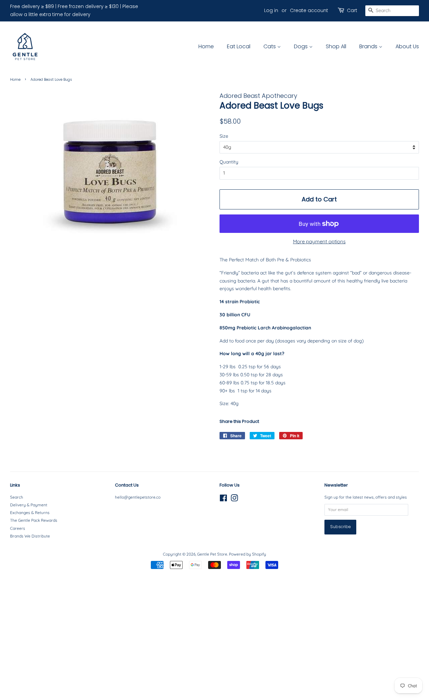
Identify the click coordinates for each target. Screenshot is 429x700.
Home (206, 46)
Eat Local (238, 46)
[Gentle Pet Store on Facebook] (223, 499)
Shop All (336, 46)
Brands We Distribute (30, 535)
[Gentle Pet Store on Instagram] (234, 499)
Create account (309, 10)
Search (16, 497)
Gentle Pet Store (212, 554)
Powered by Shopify (247, 554)
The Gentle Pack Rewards (33, 520)
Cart (352, 10)
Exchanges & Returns (30, 512)
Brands (369, 46)
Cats (270, 46)
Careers (17, 528)
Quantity (229, 162)
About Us (407, 46)
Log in (271, 10)
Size (224, 136)
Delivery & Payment (28, 504)
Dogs (301, 46)
